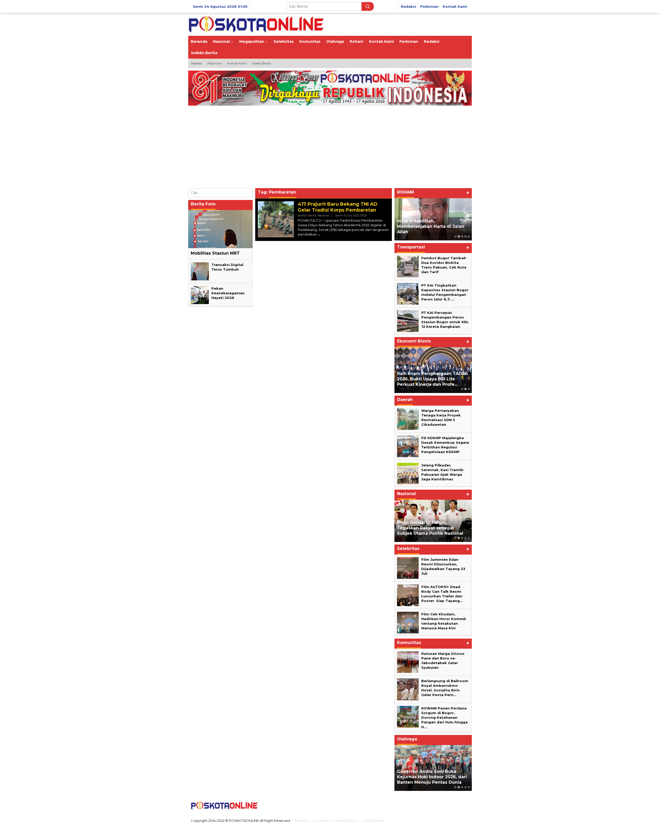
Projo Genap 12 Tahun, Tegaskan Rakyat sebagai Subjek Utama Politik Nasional (430, 528)
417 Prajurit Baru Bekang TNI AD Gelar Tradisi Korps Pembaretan (337, 207)
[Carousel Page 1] (455, 236)
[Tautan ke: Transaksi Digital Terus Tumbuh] (200, 271)
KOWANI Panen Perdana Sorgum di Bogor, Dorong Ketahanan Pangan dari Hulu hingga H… (444, 717)
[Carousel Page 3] (469, 389)
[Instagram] (444, 805)
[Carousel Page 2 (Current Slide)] (465, 389)
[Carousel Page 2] (459, 236)
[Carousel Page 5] (469, 236)
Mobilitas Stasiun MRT (215, 253)
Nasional (323, 215)
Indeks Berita (373, 820)
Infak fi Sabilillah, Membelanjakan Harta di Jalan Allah (430, 226)
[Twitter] (434, 805)
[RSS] (464, 805)
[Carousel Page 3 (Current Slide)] (462, 236)
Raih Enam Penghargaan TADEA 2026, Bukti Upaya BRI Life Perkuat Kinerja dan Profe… (432, 379)
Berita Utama (307, 215)
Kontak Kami (346, 820)
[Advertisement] (337, 148)
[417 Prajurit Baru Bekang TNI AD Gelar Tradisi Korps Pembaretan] (319, 234)
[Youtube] (454, 805)
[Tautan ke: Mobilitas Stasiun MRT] (220, 229)
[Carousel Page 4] (465, 236)
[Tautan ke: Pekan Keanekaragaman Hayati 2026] (200, 294)
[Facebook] (424, 805)
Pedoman (322, 820)
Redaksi (302, 820)
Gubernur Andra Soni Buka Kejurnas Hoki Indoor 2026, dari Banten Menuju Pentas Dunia (432, 777)
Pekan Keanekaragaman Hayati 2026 (228, 293)
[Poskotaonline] (256, 24)
